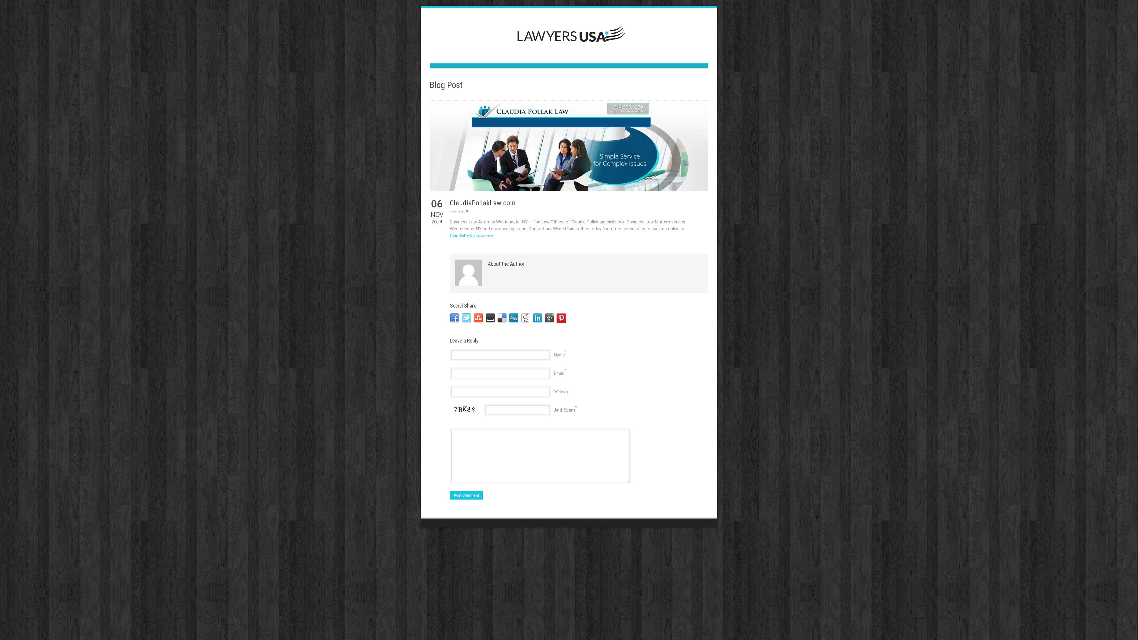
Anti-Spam (564, 410)
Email (559, 373)
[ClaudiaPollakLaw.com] (569, 146)
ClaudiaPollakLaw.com (483, 203)
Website (561, 391)
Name (559, 355)
